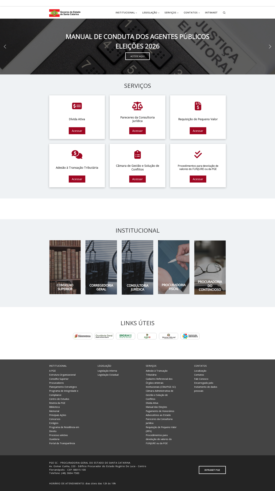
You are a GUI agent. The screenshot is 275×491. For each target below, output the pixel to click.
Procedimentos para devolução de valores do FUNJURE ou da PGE (159, 439)
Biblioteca (54, 406)
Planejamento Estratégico (63, 386)
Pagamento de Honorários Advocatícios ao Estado (160, 413)
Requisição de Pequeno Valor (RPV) (161, 429)
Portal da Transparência (62, 443)
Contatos (200, 365)
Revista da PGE (57, 402)
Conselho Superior (59, 378)
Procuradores (56, 382)
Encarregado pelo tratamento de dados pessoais (205, 386)
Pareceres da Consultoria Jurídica (159, 421)
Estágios (53, 423)
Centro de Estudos (59, 398)
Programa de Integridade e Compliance (63, 392)
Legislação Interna (107, 370)
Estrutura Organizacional (62, 374)
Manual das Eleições (156, 406)
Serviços (151, 365)
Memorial (54, 411)
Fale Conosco (201, 378)
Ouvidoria (54, 439)
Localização (200, 370)
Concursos (54, 419)
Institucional (58, 365)
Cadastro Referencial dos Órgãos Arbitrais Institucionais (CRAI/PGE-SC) (161, 382)
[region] (137, 46)
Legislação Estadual (108, 374)
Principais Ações (57, 415)
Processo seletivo (58, 435)
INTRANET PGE (212, 470)
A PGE (52, 370)
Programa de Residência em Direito (64, 429)
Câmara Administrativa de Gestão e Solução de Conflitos (159, 394)
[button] (4, 46)
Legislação (104, 365)
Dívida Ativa (152, 402)
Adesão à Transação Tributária (157, 372)
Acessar (77, 131)
